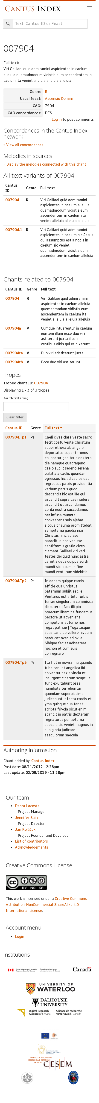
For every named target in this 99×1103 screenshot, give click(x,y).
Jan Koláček (25, 829)
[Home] (33, 6)
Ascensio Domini (59, 98)
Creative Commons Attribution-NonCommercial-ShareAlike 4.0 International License (46, 904)
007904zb (14, 362)
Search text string (15, 398)
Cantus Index (43, 761)
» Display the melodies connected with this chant (44, 164)
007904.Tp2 (16, 581)
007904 (12, 200)
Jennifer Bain (26, 818)
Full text (52, 428)
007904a (13, 328)
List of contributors (31, 841)
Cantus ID (14, 428)
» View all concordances (23, 145)
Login (19, 936)
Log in (57, 119)
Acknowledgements (31, 847)
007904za (14, 353)
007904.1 (13, 230)
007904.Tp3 (16, 662)
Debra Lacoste (27, 806)
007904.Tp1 (16, 437)
